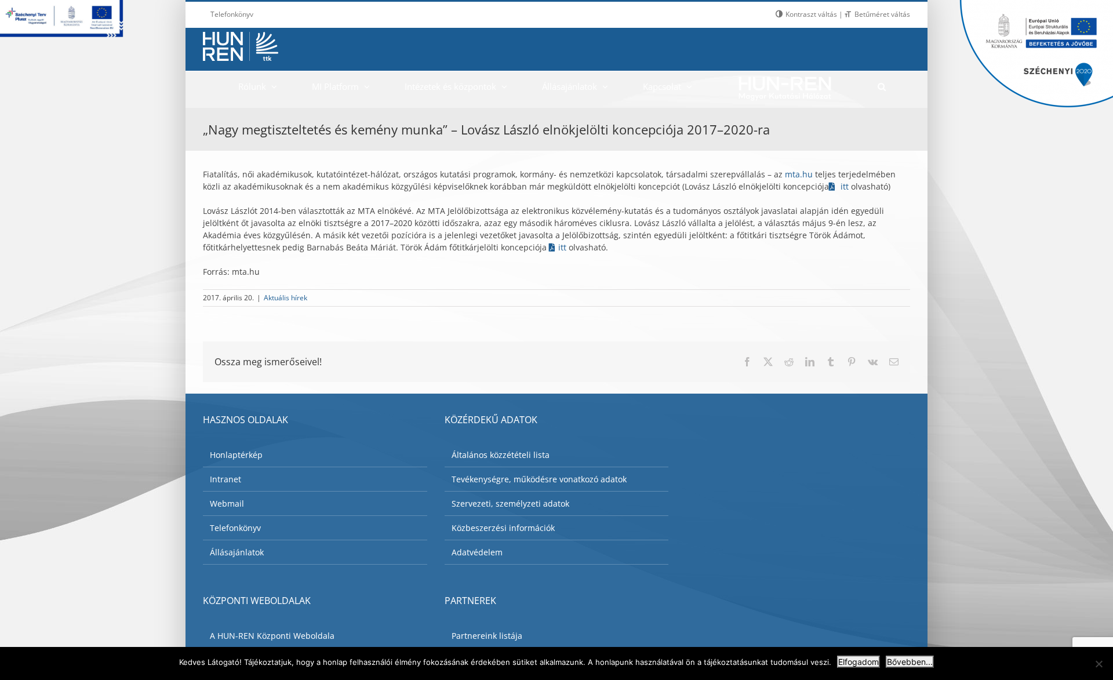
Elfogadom (858, 662)
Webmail (227, 503)
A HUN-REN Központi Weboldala (272, 635)
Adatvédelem (477, 552)
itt (844, 186)
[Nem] (1098, 664)
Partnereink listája (487, 635)
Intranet (225, 479)
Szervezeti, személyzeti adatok (510, 503)
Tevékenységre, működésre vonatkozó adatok (539, 479)
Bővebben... (910, 662)
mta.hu (800, 174)
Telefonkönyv (235, 527)
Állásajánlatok (237, 552)
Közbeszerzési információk (503, 527)
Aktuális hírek (285, 298)
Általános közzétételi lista (501, 454)
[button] (881, 86)
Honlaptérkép (236, 454)
